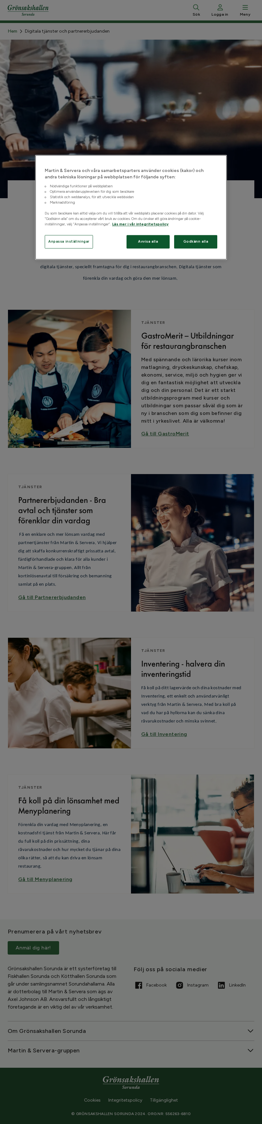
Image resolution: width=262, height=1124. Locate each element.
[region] (131, 207)
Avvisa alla (148, 241)
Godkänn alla (195, 241)
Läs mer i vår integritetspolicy (140, 224)
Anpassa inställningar (68, 241)
